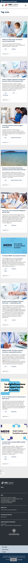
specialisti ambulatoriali (16, 137)
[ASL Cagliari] (2, 1)
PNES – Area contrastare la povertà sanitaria (11, 525)
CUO (14, 93)
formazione (13, 225)
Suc (3, 473)
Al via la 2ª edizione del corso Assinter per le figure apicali (14, 397)
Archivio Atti (3, 517)
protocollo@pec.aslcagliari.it (9, 501)
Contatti (4, 552)
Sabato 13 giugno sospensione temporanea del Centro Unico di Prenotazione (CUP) (13, 80)
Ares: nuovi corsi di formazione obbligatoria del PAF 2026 (14, 211)
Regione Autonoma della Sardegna (10, 1)
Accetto (13, 559)
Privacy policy (5, 549)
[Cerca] (25, 5)
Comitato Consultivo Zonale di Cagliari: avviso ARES (12, 126)
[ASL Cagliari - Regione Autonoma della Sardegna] (8, 483)
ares (5, 49)
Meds (5, 271)
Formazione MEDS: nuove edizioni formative (14, 256)
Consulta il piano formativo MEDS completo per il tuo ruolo (13, 443)
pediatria (14, 49)
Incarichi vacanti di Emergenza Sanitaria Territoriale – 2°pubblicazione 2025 (12, 302)
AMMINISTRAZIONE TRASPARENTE (8, 522)
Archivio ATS (3, 524)
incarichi (13, 320)
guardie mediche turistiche (16, 180)
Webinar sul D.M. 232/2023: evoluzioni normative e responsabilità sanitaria (12, 351)
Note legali (4, 547)
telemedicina (13, 411)
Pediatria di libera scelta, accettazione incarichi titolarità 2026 (12, 40)
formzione (14, 268)
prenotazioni (5, 95)
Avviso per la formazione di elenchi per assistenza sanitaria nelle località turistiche (13, 169)
